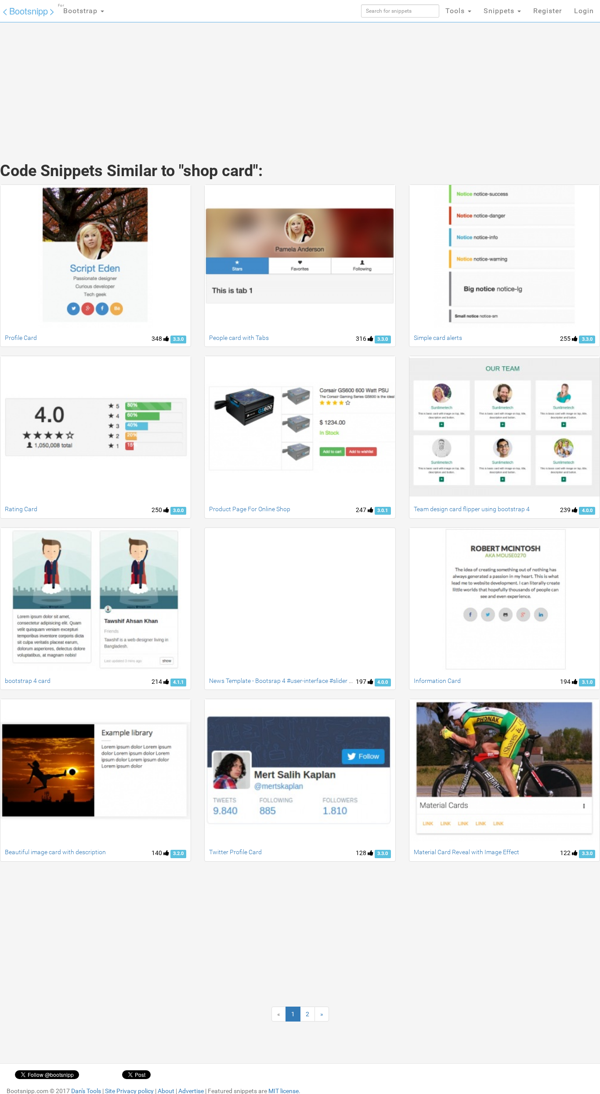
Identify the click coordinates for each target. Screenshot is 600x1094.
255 (566, 338)
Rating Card (21, 509)
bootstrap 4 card (28, 680)
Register (547, 11)
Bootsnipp (28, 10)
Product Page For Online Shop (249, 509)
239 (566, 509)
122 (566, 852)
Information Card (437, 680)
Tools (456, 11)
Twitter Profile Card (235, 852)
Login (584, 11)
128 (362, 852)
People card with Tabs (239, 337)
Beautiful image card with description (55, 852)
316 (362, 338)
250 (157, 509)
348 (157, 338)
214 (157, 681)
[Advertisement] (234, 83)
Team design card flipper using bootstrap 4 (472, 509)
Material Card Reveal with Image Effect (466, 852)
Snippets (500, 11)
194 (566, 681)
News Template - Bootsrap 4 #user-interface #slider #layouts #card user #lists (314, 680)
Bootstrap (79, 9)
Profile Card (21, 337)
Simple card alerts (438, 337)
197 (362, 681)
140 (157, 852)
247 (362, 509)
